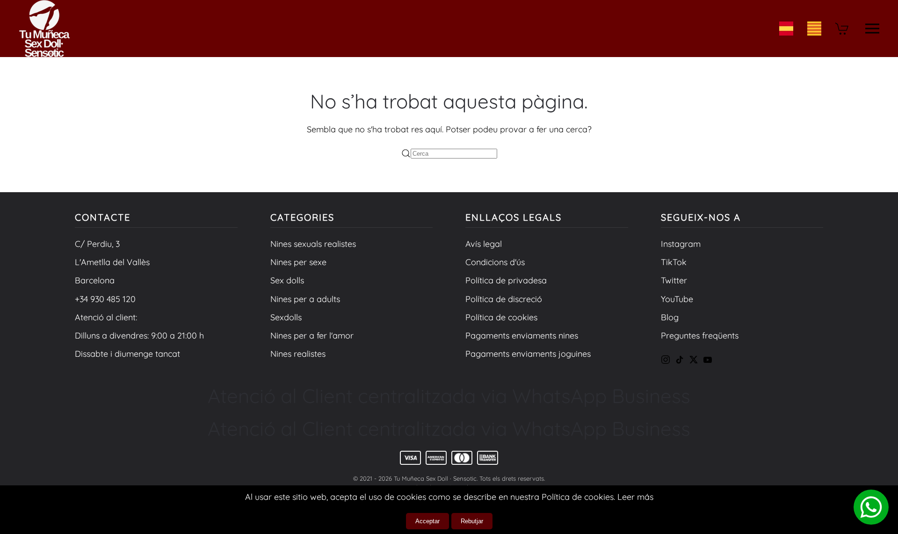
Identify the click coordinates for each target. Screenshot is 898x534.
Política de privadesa (506, 280)
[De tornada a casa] (44, 28)
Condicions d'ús (495, 262)
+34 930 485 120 (105, 299)
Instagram (681, 243)
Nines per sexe (298, 262)
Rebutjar (472, 521)
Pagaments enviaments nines (521, 335)
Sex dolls (287, 280)
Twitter (674, 280)
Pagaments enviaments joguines (528, 353)
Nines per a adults (305, 299)
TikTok (674, 262)
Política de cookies (501, 317)
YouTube (677, 299)
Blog (670, 317)
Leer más (635, 496)
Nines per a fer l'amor (312, 335)
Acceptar (427, 521)
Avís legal (483, 243)
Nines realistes (298, 353)
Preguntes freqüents (700, 335)
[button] (872, 28)
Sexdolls (286, 317)
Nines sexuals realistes (313, 243)
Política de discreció (503, 299)
